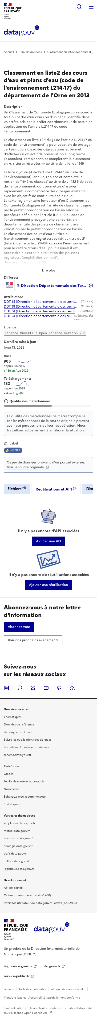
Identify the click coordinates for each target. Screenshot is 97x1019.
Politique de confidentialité (67, 989)
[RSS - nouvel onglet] (72, 688)
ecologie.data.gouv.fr (18, 846)
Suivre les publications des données (27, 740)
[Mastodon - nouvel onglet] (19, 688)
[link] (48, 541)
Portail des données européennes (26, 747)
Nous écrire (12, 789)
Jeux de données (31, 52)
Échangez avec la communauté (25, 797)
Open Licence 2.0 (36, 1013)
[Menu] (91, 6)
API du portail (13, 888)
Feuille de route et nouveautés (24, 781)
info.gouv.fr (51, 966)
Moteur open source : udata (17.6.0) (27, 895)
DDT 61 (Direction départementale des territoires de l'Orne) (41, 301)
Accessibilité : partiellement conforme (54, 998)
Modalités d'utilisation (32, 989)
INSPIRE (14, 450)
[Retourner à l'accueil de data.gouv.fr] (21, 31)
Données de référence (19, 724)
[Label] (5, 444)
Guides (8, 774)
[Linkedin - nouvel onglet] (6, 688)
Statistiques (12, 804)
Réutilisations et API (56, 489)
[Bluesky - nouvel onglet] (33, 688)
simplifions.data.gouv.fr (19, 823)
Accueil (9, 52)
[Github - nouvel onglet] (59, 688)
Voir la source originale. (26, 467)
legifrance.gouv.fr (18, 966)
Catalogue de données (19, 732)
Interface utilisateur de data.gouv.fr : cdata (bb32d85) (40, 903)
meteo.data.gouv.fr (17, 831)
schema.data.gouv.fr (17, 755)
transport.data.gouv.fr (19, 838)
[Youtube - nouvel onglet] (46, 688)
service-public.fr (17, 976)
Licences (9, 989)
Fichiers (17, 488)
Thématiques (12, 717)
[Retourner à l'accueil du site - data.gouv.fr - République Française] (51, 929)
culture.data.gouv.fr (17, 861)
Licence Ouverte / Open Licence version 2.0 (45, 333)
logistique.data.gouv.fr (19, 869)
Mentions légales (15, 998)
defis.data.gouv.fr (16, 853)
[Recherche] (79, 6)
